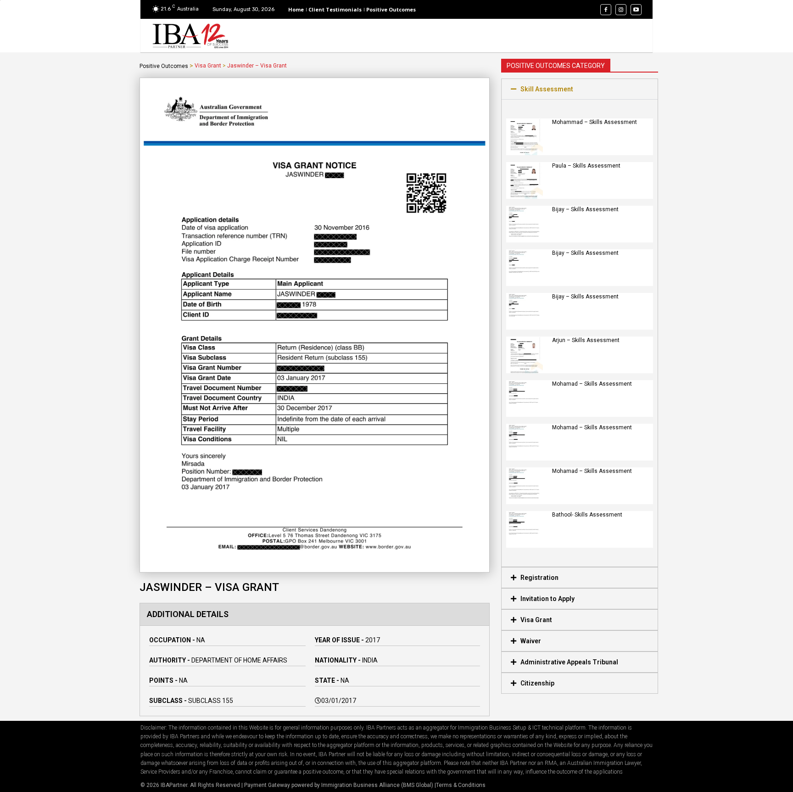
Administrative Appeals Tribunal (569, 662)
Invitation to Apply (547, 598)
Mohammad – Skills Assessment (594, 122)
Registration (539, 577)
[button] (580, 89)
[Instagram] (620, 9)
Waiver (530, 641)
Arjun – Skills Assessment (586, 340)
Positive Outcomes (164, 66)
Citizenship (537, 683)
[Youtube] (636, 9)
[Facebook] (605, 9)
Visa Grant (208, 65)
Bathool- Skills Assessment (587, 514)
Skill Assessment (546, 89)
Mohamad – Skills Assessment (592, 384)
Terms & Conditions (461, 785)
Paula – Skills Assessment (586, 166)
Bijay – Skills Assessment (585, 209)
